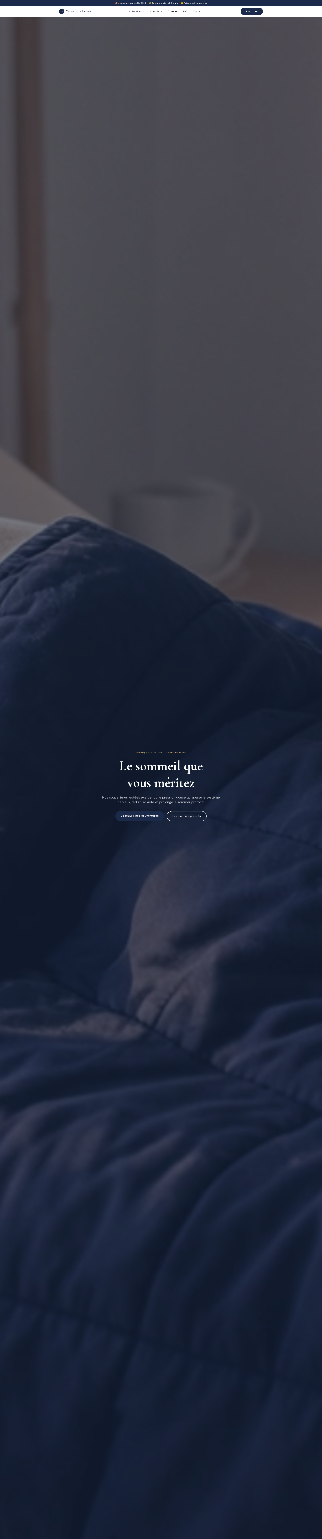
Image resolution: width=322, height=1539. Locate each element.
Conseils (154, 11)
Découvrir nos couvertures (140, 815)
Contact (197, 11)
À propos (173, 11)
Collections (135, 11)
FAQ (185, 11)
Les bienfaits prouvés (186, 816)
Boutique (252, 11)
